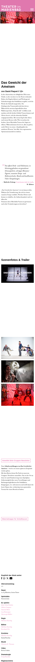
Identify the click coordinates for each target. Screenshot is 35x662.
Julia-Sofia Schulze (7, 605)
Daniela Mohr (5, 610)
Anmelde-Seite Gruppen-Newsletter (16, 460)
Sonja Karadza (5, 657)
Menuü (32, 9)
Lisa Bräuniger (6, 612)
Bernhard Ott (5, 629)
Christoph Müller (6, 614)
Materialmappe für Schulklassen (14, 519)
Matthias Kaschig (6, 621)
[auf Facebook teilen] (1, 578)
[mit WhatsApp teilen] (4, 578)
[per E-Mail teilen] (11, 578)
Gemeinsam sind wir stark (24, 182)
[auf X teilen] (7, 578)
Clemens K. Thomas (7, 644)
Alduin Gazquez (6, 607)
